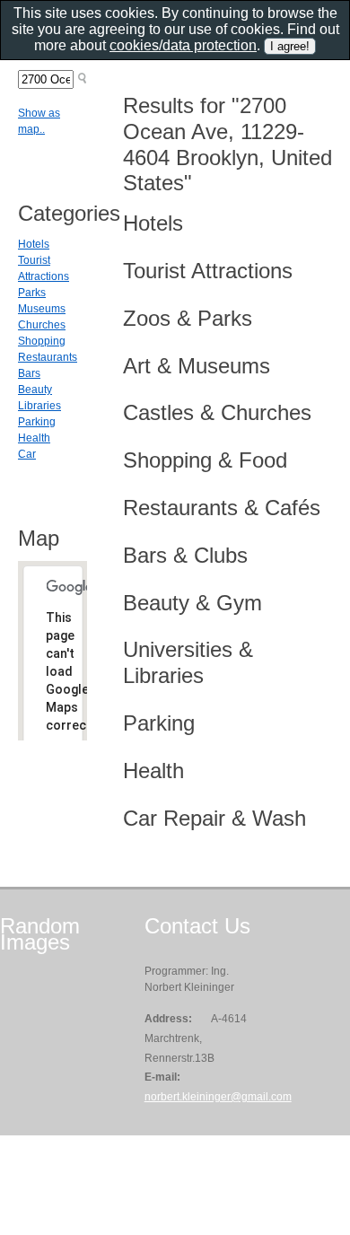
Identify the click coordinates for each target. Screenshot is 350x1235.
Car (27, 454)
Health (34, 438)
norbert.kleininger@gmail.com (218, 1096)
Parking (37, 422)
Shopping (42, 341)
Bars (29, 373)
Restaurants (47, 357)
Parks (32, 292)
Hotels (33, 244)
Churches (42, 325)
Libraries (39, 405)
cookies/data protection (183, 45)
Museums (42, 308)
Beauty (35, 389)
